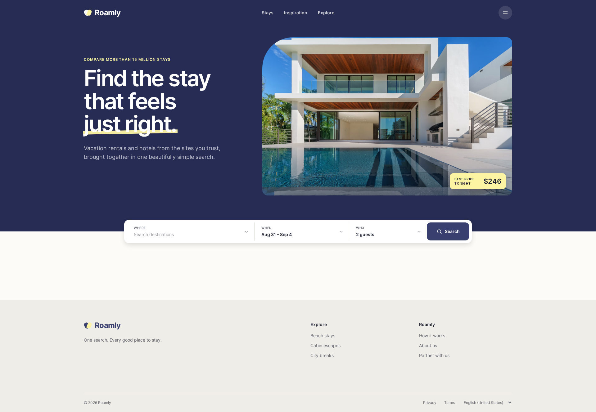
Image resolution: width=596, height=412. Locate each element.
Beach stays (322, 335)
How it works (432, 335)
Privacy (429, 402)
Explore (326, 12)
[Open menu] (505, 13)
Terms (449, 402)
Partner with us (434, 355)
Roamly (108, 13)
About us (428, 345)
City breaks (322, 355)
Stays (267, 12)
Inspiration (295, 12)
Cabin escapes (325, 345)
